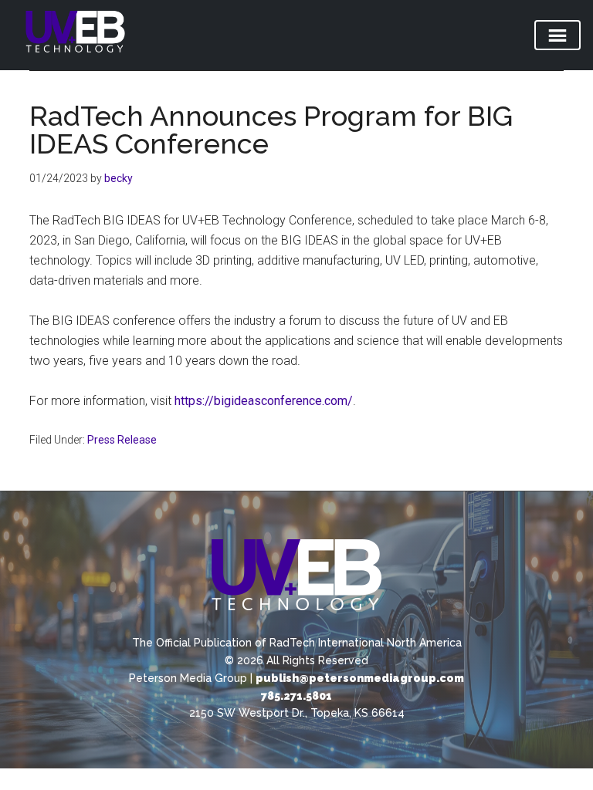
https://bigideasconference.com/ (264, 400)
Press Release (122, 440)
